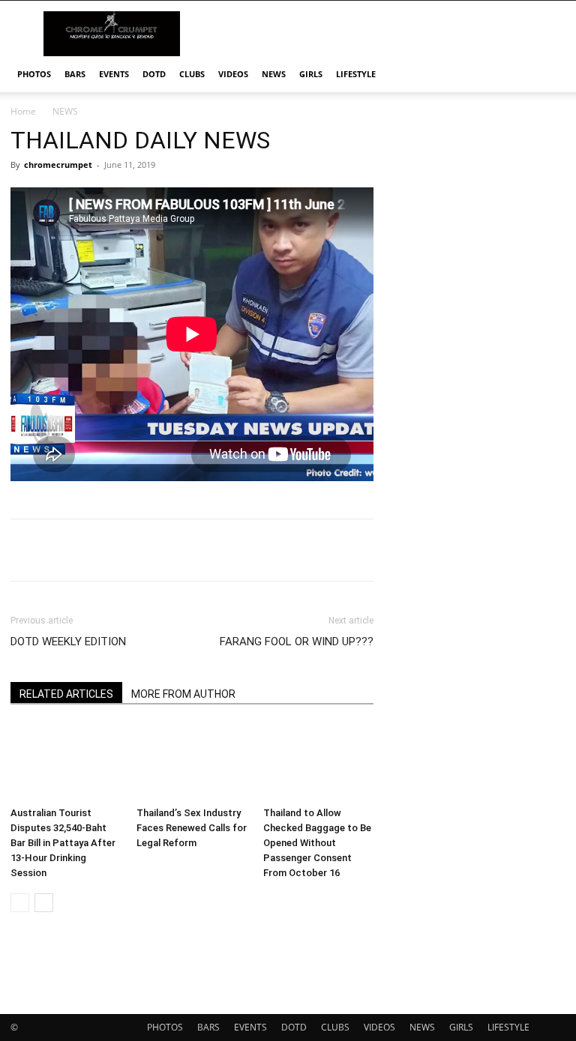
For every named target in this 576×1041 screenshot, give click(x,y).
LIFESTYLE (356, 73)
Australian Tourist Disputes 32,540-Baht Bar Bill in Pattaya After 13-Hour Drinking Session (63, 842)
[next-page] (43, 902)
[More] (479, 550)
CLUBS (192, 73)
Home (23, 111)
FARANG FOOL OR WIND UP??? (297, 641)
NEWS (274, 73)
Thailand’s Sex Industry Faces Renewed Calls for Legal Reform (191, 827)
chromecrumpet (58, 164)
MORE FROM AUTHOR (183, 694)
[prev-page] (19, 902)
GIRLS (310, 73)
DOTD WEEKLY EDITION (68, 641)
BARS (75, 73)
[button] (548, 74)
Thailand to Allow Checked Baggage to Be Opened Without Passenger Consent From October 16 (317, 842)
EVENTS (114, 73)
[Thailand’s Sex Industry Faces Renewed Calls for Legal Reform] (191, 762)
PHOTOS (34, 73)
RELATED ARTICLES (66, 694)
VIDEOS (233, 73)
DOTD (154, 73)
